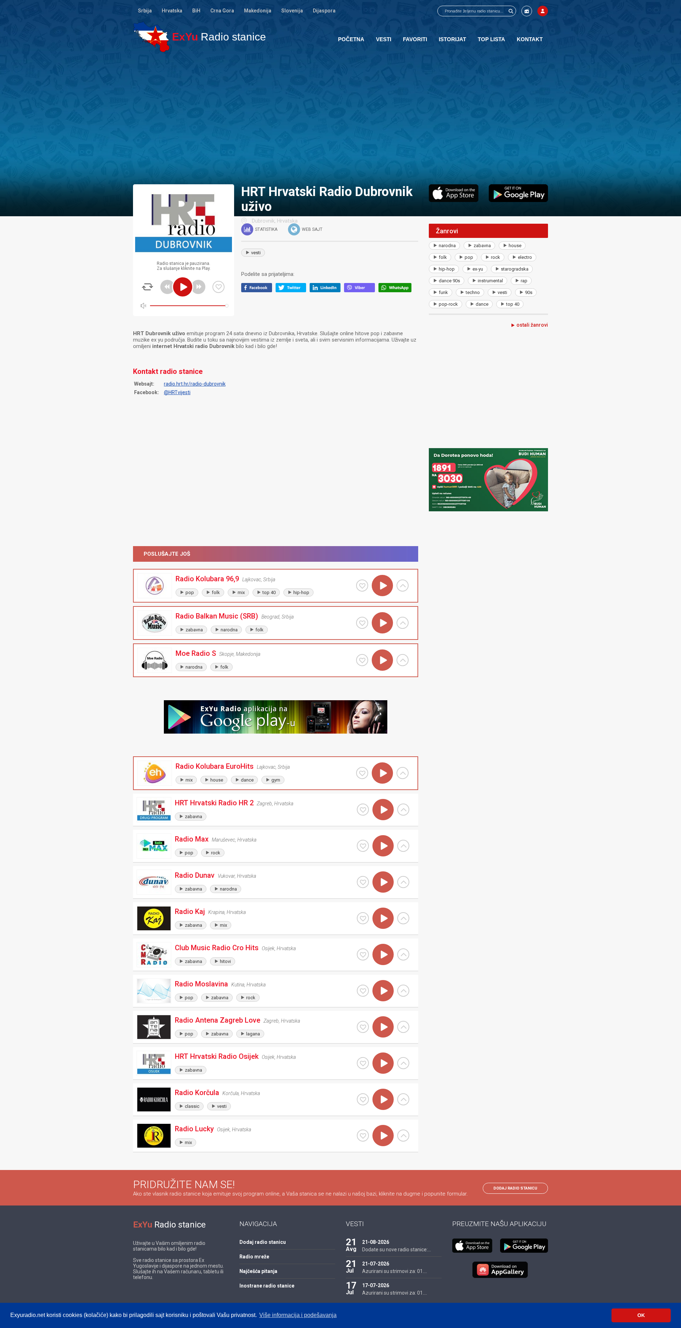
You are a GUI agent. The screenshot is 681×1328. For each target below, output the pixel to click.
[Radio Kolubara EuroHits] (154, 773)
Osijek (268, 948)
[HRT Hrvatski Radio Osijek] (154, 1063)
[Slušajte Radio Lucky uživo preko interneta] (383, 1135)
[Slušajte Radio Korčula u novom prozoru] (403, 1099)
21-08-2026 (375, 1242)
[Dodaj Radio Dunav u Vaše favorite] (363, 882)
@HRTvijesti (177, 392)
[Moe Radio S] (154, 660)
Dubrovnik (263, 221)
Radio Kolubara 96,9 (207, 579)
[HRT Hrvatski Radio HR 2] (154, 809)
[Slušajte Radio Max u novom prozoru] (403, 846)
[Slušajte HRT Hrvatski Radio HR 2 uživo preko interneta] (383, 809)
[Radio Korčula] (154, 1099)
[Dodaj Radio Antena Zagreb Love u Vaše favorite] (363, 1027)
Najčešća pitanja (258, 1271)
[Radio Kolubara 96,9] (154, 585)
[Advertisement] (340, 118)
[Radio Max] (154, 846)
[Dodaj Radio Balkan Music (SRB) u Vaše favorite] (362, 623)
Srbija (145, 10)
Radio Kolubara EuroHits (215, 766)
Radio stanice (219, 37)
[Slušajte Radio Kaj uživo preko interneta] (383, 918)
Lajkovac (251, 579)
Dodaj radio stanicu (515, 1188)
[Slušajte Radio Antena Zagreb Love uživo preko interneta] (383, 1027)
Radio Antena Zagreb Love (217, 1020)
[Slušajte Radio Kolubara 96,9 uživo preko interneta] (382, 585)
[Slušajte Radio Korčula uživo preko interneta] (383, 1099)
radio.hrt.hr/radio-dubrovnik (195, 384)
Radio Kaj (190, 911)
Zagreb (264, 803)
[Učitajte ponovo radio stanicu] (147, 286)
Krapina (216, 912)
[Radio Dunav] (154, 882)
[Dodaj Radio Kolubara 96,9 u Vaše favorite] (362, 585)
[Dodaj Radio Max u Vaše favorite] (363, 846)
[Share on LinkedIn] (327, 290)
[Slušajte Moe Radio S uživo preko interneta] (382, 660)
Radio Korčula (197, 1092)
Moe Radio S (196, 653)
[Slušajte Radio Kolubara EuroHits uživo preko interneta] (382, 773)
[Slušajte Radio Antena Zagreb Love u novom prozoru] (403, 1027)
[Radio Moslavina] (154, 990)
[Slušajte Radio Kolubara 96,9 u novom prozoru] (403, 585)
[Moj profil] (542, 11)
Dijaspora (324, 10)
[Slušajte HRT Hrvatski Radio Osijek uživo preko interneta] (383, 1063)
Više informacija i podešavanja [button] (298, 1315)
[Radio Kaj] (154, 918)
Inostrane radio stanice (266, 1286)
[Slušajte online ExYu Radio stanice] (151, 36)
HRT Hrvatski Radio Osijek (217, 1056)
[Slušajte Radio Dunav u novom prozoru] (403, 882)
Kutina (237, 984)
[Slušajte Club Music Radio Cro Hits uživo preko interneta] (383, 954)
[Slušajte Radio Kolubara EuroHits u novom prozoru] (403, 773)
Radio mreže (254, 1256)
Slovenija (292, 10)
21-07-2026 (375, 1264)
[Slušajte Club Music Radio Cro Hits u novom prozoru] (403, 954)
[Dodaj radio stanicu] (526, 11)
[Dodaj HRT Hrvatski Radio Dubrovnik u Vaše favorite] (218, 287)
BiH (196, 10)
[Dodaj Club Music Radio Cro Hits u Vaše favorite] (363, 954)
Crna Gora (222, 10)
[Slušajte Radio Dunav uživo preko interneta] (383, 882)
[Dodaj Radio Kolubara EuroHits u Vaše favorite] (362, 773)
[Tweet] (293, 290)
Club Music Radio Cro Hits (217, 947)
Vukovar (226, 876)
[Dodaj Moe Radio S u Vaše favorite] (362, 660)
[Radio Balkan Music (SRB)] (154, 623)
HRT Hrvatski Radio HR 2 (214, 803)
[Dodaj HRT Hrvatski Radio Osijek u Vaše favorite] (363, 1063)
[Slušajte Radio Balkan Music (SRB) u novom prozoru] (403, 623)
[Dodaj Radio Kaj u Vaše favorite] (363, 918)
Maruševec (223, 840)
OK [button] (641, 1315)
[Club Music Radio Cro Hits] (154, 954)
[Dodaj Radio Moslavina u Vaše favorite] (363, 991)
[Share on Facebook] (258, 290)
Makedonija (257, 10)
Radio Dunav (195, 875)
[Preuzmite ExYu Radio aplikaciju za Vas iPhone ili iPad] (453, 193)
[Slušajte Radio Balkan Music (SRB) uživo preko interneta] (382, 622)
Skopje (226, 654)
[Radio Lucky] (154, 1135)
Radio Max (192, 839)
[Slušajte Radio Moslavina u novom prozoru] (403, 991)
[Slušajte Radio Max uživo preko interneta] (383, 845)
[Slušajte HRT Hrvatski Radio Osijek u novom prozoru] (403, 1063)
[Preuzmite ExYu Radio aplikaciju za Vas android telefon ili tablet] (518, 193)
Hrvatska (172, 10)
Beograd (270, 617)
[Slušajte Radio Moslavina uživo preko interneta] (383, 990)
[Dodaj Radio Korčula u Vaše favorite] (363, 1099)
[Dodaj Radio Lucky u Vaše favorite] (363, 1136)
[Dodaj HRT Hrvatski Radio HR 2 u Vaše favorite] (363, 810)
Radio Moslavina (201, 984)
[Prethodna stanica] (167, 287)
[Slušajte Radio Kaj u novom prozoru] (403, 918)
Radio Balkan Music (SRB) (217, 616)
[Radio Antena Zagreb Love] (154, 1027)
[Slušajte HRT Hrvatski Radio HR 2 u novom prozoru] (403, 810)
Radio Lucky (194, 1129)
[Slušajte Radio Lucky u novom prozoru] (403, 1136)
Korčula (230, 1093)
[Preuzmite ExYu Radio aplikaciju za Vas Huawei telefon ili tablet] (500, 1270)
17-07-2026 (375, 1285)
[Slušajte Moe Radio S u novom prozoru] (403, 660)
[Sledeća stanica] (198, 287)
